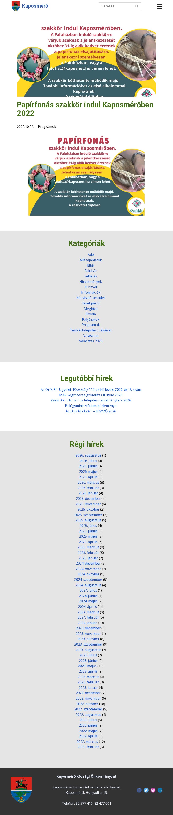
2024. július (88, 590)
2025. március (88, 547)
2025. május (88, 536)
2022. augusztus (88, 714)
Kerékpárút (91, 303)
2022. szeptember (88, 709)
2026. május (88, 471)
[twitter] (146, 790)
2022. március (87, 741)
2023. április (88, 671)
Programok (47, 126)
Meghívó (91, 308)
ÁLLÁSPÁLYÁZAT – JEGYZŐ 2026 (91, 411)
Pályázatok (90, 319)
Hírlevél (91, 287)
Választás (90, 335)
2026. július (88, 460)
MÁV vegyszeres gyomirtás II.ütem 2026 (90, 395)
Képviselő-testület (90, 297)
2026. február (88, 487)
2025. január (88, 558)
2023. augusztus (88, 649)
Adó (91, 254)
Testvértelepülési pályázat (91, 330)
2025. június (88, 531)
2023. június (88, 660)
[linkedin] (160, 790)
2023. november (88, 633)
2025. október (88, 509)
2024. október (88, 574)
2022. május (88, 730)
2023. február (88, 682)
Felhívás (90, 276)
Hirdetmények (91, 281)
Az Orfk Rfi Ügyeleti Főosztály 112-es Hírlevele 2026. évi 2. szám (91, 389)
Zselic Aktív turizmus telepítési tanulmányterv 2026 (91, 400)
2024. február (88, 617)
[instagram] (153, 790)
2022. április (88, 736)
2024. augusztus (88, 585)
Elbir (90, 265)
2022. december (88, 693)
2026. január (88, 493)
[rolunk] (21, 790)
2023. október (88, 639)
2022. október (87, 703)
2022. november (88, 698)
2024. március (88, 612)
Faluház (91, 270)
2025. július (88, 525)
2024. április (87, 606)
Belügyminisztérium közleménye (90, 405)
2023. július (88, 655)
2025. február (88, 552)
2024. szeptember (88, 579)
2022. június (88, 725)
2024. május (88, 601)
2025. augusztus (88, 520)
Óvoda (91, 314)
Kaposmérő (35, 6)
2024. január (87, 622)
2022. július (88, 720)
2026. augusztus (88, 455)
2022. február (88, 747)
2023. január (88, 687)
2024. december (88, 563)
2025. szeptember (88, 514)
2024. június (88, 595)
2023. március (88, 676)
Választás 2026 (91, 341)
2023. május (87, 666)
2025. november (88, 504)
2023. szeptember (88, 644)
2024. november (88, 568)
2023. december (88, 628)
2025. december (88, 498)
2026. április (88, 477)
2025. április (88, 541)
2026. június (88, 466)
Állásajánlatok (91, 260)
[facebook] (139, 790)
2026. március (88, 482)
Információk (90, 292)
